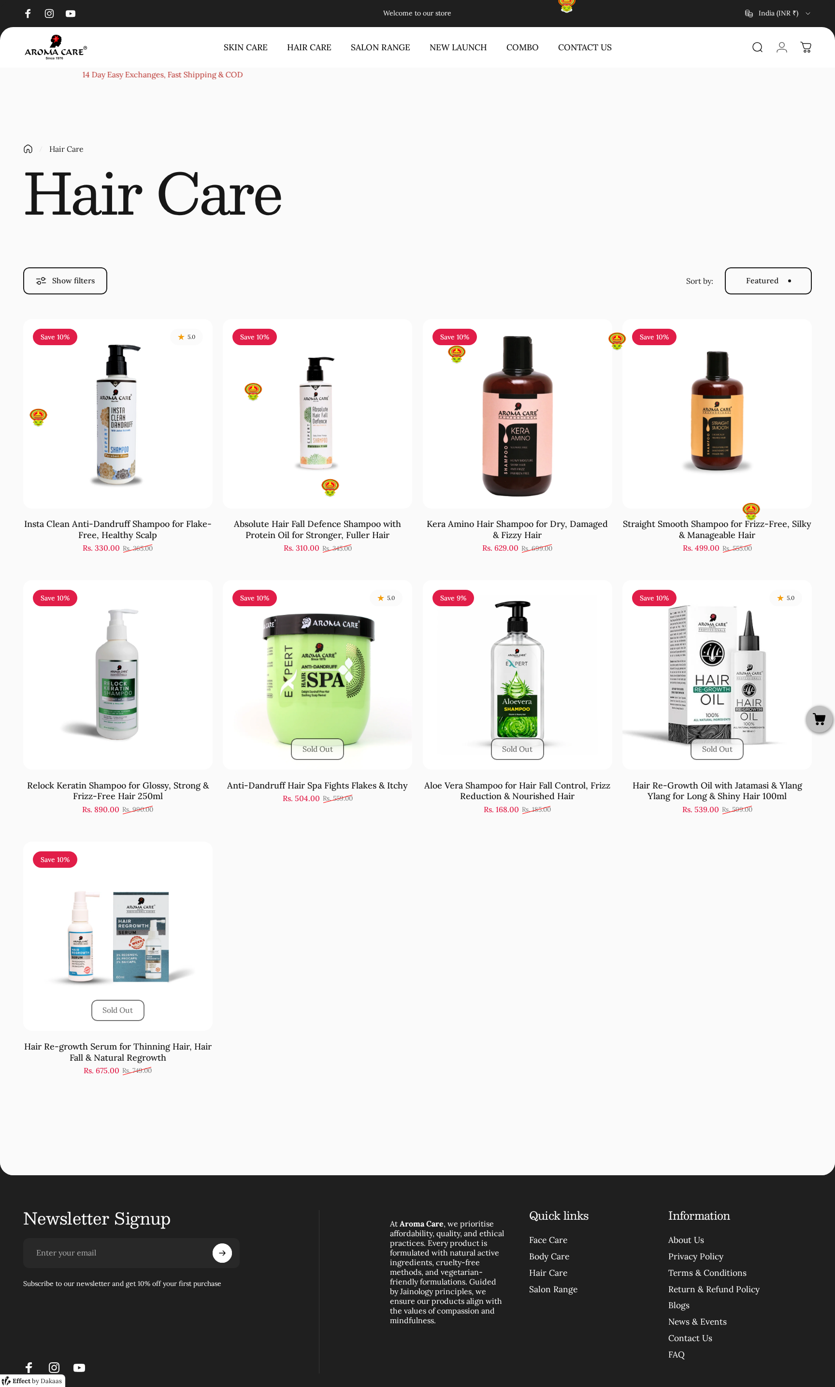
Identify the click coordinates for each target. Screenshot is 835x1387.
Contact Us (690, 1338)
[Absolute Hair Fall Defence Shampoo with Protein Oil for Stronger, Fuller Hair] (317, 414)
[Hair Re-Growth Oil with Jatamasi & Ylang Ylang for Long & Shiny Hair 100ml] (717, 675)
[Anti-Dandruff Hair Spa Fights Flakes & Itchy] (317, 675)
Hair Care (548, 1273)
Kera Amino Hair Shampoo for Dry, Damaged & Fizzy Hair (517, 529)
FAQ (676, 1354)
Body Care (549, 1256)
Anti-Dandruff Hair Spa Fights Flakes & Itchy (317, 785)
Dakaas (51, 1381)
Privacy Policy (695, 1256)
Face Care (548, 1240)
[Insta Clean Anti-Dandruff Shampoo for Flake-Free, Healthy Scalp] (118, 414)
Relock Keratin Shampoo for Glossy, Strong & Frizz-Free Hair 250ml (118, 791)
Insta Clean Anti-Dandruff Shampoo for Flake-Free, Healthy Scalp (118, 529)
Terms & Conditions (707, 1273)
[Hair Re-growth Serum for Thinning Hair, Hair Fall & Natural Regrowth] (118, 936)
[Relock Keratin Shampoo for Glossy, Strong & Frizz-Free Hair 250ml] (118, 675)
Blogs (679, 1305)
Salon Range (553, 1289)
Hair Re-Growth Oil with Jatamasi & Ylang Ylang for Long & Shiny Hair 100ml (717, 791)
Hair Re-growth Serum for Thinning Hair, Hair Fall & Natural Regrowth (118, 1052)
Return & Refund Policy (714, 1289)
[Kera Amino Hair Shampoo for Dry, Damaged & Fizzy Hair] (517, 414)
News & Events (697, 1321)
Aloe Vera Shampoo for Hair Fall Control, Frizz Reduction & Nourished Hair (517, 791)
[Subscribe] (222, 1253)
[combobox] (778, 13)
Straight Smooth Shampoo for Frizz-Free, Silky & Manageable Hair (717, 529)
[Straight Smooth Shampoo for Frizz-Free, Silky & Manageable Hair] (717, 414)
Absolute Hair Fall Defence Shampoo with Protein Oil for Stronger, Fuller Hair (317, 529)
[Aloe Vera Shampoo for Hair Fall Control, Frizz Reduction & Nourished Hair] (517, 675)
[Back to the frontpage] (28, 149)
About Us (686, 1240)
